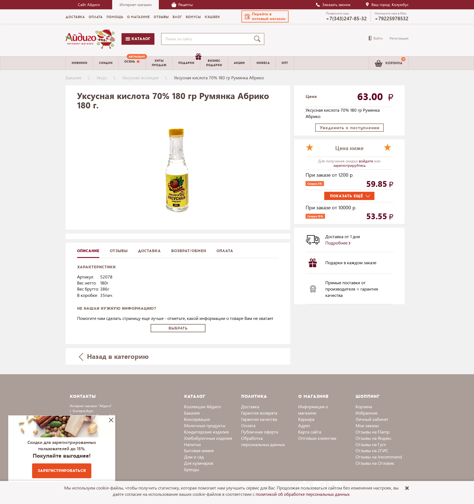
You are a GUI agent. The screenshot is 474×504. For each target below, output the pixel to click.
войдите (366, 161)
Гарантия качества (259, 419)
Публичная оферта (259, 432)
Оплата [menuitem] (96, 17)
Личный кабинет (372, 419)
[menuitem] (132, 63)
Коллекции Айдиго (202, 406)
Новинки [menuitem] (79, 63)
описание (88, 251)
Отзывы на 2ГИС (372, 450)
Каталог (140, 39)
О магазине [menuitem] (138, 17)
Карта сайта (309, 432)
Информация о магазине (313, 410)
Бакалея (73, 77)
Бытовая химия (199, 450)
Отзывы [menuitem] (161, 17)
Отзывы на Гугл (371, 444)
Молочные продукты (204, 425)
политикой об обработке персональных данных (302, 494)
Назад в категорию (117, 356)
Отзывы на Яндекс (373, 438)
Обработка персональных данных (263, 441)
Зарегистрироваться (62, 471)
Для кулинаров (198, 463)
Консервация (197, 419)
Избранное (366, 413)
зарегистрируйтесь (349, 165)
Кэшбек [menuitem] (212, 17)
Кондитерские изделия (206, 432)
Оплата (224, 251)
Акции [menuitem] (239, 63)
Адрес (304, 425)
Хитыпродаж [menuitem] (159, 62)
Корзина (364, 406)
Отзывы (119, 251)
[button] (265, 16)
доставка (149, 251)
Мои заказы (367, 425)
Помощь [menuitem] (114, 17)
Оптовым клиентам (317, 438)
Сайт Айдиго (89, 4)
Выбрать (178, 328)
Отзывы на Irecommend (379, 457)
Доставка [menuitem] (75, 17)
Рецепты (185, 4)
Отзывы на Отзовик (375, 463)
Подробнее (337, 243)
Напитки (192, 444)
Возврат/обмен (188, 251)
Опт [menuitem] (284, 63)
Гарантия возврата (259, 413)
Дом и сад (194, 457)
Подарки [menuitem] (186, 63)
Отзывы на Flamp (373, 432)
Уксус (102, 77)
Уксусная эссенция (140, 77)
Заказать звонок (336, 4)
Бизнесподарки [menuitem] (214, 62)
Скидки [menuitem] (105, 63)
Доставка (250, 406)
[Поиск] (258, 39)
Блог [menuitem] (177, 17)
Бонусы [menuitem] (193, 17)
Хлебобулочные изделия (208, 438)
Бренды (191, 469)
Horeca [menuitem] (263, 63)
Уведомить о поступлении (349, 127)
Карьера (306, 419)
